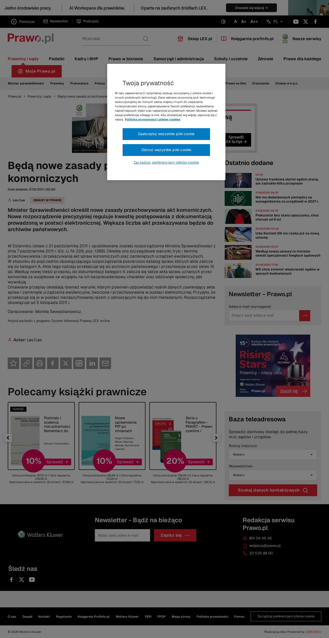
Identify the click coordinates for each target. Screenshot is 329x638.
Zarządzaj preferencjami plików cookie (166, 162)
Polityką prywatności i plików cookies (152, 119)
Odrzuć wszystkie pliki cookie (166, 149)
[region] (166, 122)
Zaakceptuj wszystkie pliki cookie (166, 134)
